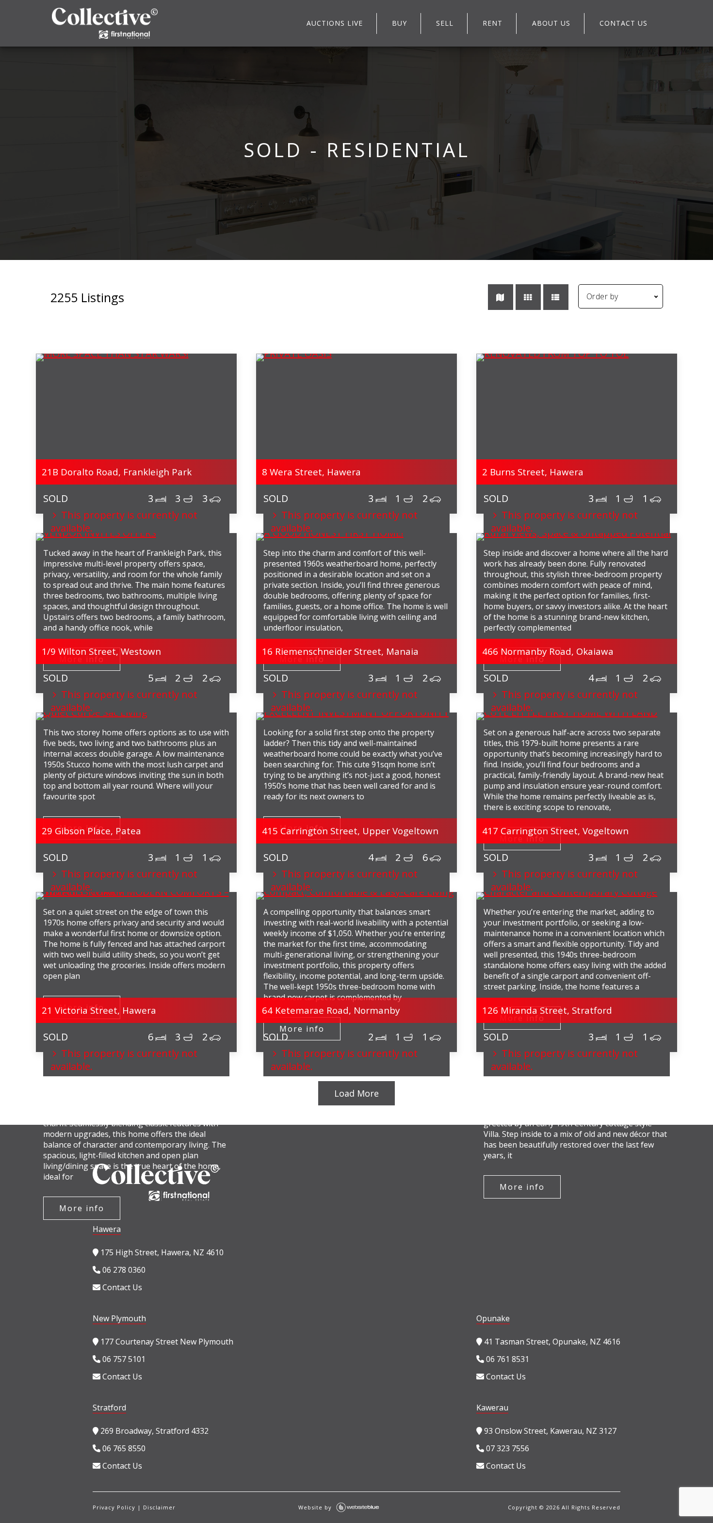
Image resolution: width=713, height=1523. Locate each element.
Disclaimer (159, 1507)
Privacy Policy (114, 1507)
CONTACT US (624, 23)
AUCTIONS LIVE (335, 23)
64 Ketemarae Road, (331, 1010)
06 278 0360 (123, 1269)
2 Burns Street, (532, 472)
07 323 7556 (506, 1448)
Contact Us (121, 1287)
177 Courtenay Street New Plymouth (165, 1341)
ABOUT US (551, 23)
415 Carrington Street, (350, 831)
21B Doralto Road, (117, 472)
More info (81, 1208)
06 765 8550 (123, 1448)
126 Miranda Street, (547, 1010)
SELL (445, 23)
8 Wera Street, (311, 472)
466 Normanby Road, (548, 651)
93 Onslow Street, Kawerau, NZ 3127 (549, 1431)
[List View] (555, 297)
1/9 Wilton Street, (101, 651)
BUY (399, 23)
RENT (492, 23)
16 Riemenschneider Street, (340, 651)
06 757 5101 (123, 1359)
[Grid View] (528, 297)
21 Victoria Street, (99, 1010)
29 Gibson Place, (91, 831)
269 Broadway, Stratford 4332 (153, 1431)
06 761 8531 (506, 1359)
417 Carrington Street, (555, 831)
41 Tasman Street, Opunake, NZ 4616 (551, 1341)
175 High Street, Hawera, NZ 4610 (161, 1252)
